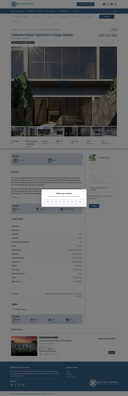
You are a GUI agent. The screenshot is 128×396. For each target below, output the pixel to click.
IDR (56, 201)
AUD (64, 201)
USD (48, 201)
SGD (80, 201)
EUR (72, 201)
